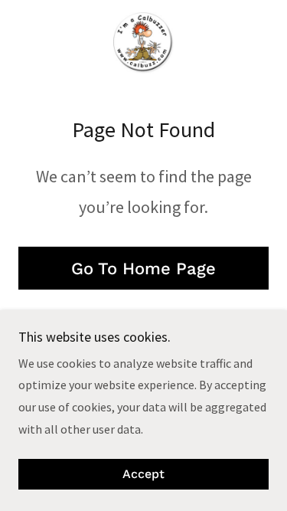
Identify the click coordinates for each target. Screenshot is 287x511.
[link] (143, 43)
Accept (143, 474)
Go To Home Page (143, 268)
